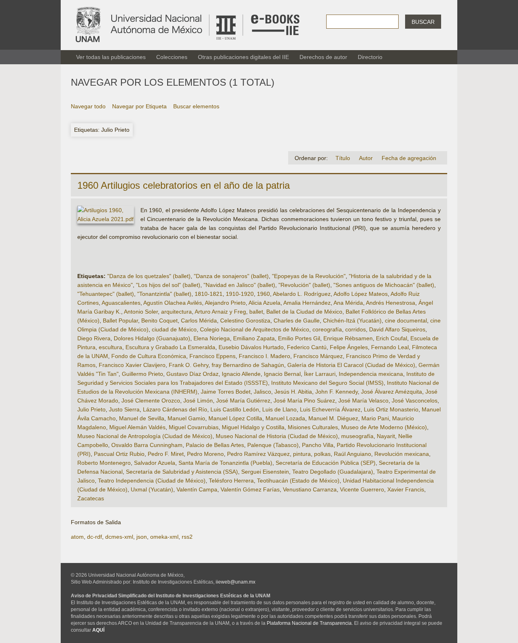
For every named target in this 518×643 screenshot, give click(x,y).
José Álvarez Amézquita (391, 391)
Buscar (423, 22)
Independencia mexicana (371, 374)
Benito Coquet (159, 320)
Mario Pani (375, 418)
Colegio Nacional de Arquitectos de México (254, 329)
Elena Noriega (211, 338)
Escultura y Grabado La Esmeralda (170, 347)
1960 (263, 294)
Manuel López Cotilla (235, 418)
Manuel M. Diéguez (333, 418)
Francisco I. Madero (264, 356)
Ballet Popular (120, 320)
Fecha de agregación (409, 158)
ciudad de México (174, 329)
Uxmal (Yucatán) (152, 489)
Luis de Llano (279, 409)
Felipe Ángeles (349, 347)
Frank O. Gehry (188, 365)
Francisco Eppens (212, 356)
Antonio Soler (141, 311)
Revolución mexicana (401, 454)
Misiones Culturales (313, 427)
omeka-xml (164, 536)
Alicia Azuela (264, 302)
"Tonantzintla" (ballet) (164, 294)
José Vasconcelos (414, 400)
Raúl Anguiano (352, 454)
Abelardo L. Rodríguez (302, 294)
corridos (355, 329)
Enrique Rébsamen (348, 338)
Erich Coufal (391, 338)
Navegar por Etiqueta (139, 106)
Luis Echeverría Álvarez (330, 409)
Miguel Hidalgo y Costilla (253, 427)
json (141, 536)
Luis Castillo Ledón (234, 409)
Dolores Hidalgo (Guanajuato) (152, 338)
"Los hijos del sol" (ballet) (168, 285)
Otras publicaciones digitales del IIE (243, 57)
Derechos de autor (323, 57)
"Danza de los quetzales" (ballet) (149, 276)
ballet (256, 311)
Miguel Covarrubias (194, 427)
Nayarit (386, 436)
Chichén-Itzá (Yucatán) (352, 320)
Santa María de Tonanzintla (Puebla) (225, 463)
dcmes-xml (119, 536)
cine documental (406, 320)
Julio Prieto (91, 409)
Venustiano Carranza (310, 489)
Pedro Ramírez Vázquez (258, 454)
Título (342, 158)
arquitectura (176, 311)
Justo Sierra (124, 409)
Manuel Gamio (186, 418)
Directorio (370, 57)
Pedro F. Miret (166, 454)
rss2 (187, 536)
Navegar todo (88, 106)
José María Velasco (363, 400)
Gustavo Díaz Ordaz (192, 374)
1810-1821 (209, 294)
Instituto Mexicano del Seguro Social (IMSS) (327, 382)
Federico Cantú (307, 347)
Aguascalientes (121, 302)
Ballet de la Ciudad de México (304, 311)
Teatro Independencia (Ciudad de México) (152, 480)
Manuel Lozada (285, 418)
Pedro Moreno (205, 454)
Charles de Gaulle (297, 320)
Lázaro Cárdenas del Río (175, 409)
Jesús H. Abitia (293, 391)
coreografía (327, 329)
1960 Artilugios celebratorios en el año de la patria (183, 185)
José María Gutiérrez (243, 400)
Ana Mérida (348, 302)
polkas (322, 454)
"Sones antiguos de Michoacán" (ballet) (383, 285)
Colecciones (171, 57)
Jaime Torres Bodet (226, 391)
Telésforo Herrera (231, 480)
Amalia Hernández (307, 302)
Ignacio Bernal (282, 374)
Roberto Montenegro (104, 463)
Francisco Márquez (318, 356)
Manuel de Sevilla (141, 418)
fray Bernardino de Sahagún (248, 365)
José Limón (198, 400)
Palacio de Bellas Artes (215, 445)
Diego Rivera (93, 338)
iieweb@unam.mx (235, 582)
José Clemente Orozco (150, 400)
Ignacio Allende (241, 374)
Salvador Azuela (154, 463)
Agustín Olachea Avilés (172, 302)
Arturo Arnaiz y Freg (220, 311)
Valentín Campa (196, 489)
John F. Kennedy (336, 391)
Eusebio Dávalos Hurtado (251, 347)
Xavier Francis (405, 489)
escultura (110, 347)
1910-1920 (240, 294)
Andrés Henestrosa (390, 302)
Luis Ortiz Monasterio (391, 409)
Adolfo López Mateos (360, 294)
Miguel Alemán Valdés (137, 427)
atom (77, 536)
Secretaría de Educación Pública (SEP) (326, 463)
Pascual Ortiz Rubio (119, 454)
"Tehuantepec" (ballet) (105, 294)
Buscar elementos (196, 106)
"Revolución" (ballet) (304, 285)
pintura (302, 454)
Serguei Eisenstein (265, 471)
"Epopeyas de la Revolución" (309, 276)
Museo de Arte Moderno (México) (384, 427)
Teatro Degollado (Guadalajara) (332, 471)
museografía (357, 436)
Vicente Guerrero (362, 489)
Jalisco (262, 391)
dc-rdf (94, 536)
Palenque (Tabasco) (273, 445)
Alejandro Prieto (225, 302)
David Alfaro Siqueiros (397, 329)
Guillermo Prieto (142, 374)
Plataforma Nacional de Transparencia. (310, 623)
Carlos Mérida (199, 320)
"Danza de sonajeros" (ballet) (231, 276)
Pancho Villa (317, 445)
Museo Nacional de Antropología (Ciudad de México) (144, 436)
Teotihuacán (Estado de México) (298, 480)
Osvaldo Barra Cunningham (147, 445)
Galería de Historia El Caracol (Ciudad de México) (351, 365)
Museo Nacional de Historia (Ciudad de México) (277, 436)
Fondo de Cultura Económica (148, 356)
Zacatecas (90, 498)
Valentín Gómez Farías (250, 489)
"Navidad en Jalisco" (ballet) (239, 285)
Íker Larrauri (319, 374)
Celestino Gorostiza (245, 320)
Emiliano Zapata (254, 338)
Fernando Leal (390, 347)
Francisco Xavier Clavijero (132, 365)
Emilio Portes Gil (299, 338)
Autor (366, 158)
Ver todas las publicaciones (111, 57)
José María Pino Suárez (304, 400)
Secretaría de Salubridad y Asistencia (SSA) (182, 471)
